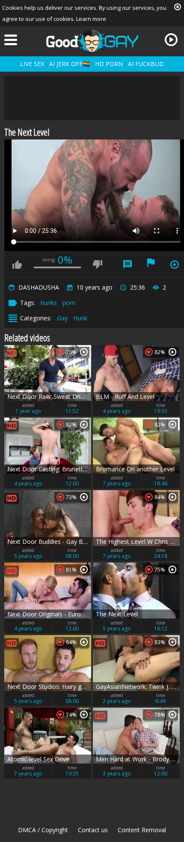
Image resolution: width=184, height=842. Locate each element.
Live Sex (32, 64)
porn (68, 303)
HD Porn (109, 64)
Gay (62, 318)
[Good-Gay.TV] (92, 40)
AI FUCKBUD (146, 64)
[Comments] (127, 264)
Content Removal (142, 830)
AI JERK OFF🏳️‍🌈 (69, 64)
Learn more (91, 19)
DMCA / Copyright (43, 830)
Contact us (93, 830)
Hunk (80, 318)
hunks (49, 303)
